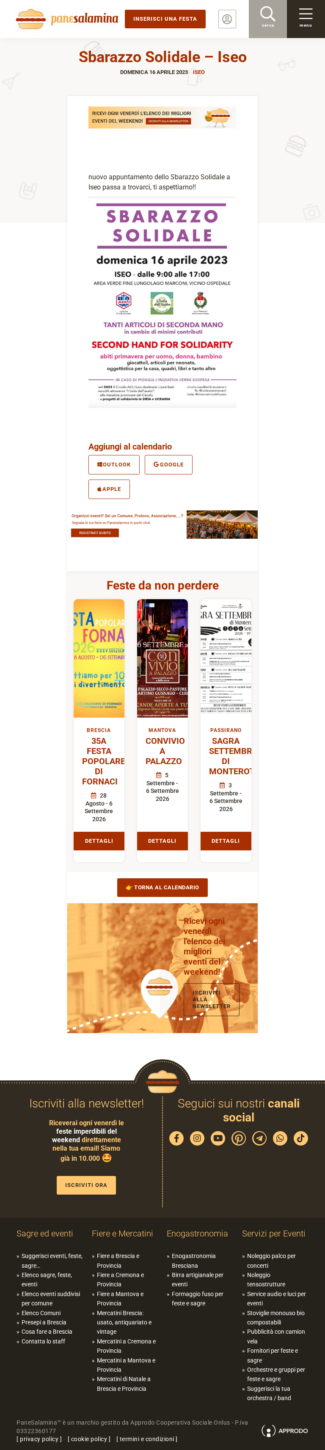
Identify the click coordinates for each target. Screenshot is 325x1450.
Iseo (199, 72)
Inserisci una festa (165, 19)
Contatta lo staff (43, 1341)
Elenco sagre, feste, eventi (47, 1280)
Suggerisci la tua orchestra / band (269, 1393)
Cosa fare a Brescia (47, 1331)
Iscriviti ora (86, 1185)
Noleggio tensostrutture (266, 1280)
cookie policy (89, 1439)
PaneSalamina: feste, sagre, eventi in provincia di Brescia (65, 19)
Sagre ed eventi (45, 1233)
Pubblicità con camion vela (276, 1336)
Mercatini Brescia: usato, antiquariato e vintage (124, 1322)
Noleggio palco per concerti (271, 1261)
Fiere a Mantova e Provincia (120, 1299)
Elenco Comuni (41, 1313)
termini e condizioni (147, 1439)
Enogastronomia (197, 1233)
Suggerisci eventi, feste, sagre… (52, 1261)
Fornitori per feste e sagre (272, 1355)
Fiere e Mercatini (122, 1233)
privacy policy (39, 1439)
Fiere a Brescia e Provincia (118, 1261)
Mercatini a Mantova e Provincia (126, 1365)
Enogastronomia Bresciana (194, 1261)
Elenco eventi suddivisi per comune (51, 1299)
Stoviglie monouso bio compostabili (276, 1318)
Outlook (117, 464)
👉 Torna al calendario (162, 887)
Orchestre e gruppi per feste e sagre (276, 1374)
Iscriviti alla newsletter (212, 999)
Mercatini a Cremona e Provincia (126, 1346)
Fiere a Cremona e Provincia (120, 1280)
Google (172, 464)
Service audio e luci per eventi (276, 1299)
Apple (111, 489)
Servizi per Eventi (274, 1233)
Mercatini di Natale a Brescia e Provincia (124, 1384)
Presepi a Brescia (44, 1322)
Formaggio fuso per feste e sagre (197, 1299)
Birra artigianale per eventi (197, 1280)
